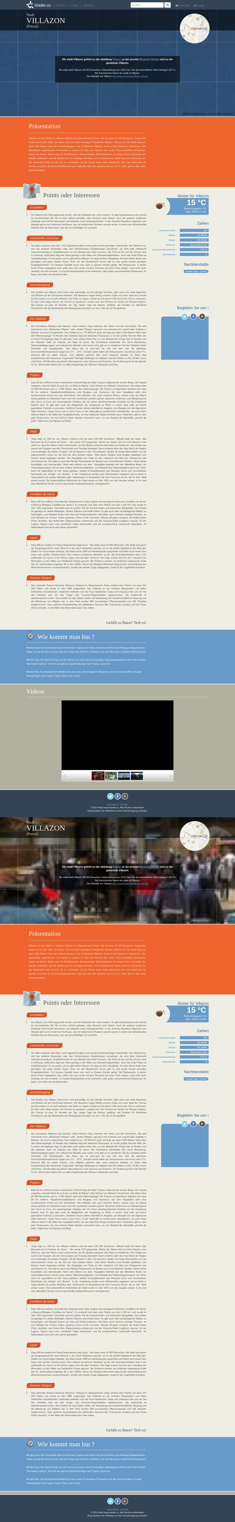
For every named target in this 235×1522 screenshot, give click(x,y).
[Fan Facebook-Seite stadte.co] (193, 316)
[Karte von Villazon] (195, 28)
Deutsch (183, 5)
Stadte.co (42, 5)
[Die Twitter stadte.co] (184, 316)
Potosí (116, 59)
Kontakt (124, 804)
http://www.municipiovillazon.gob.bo (130, 76)
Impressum (112, 804)
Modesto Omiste (149, 59)
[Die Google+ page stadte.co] (202, 316)
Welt (199, 5)
